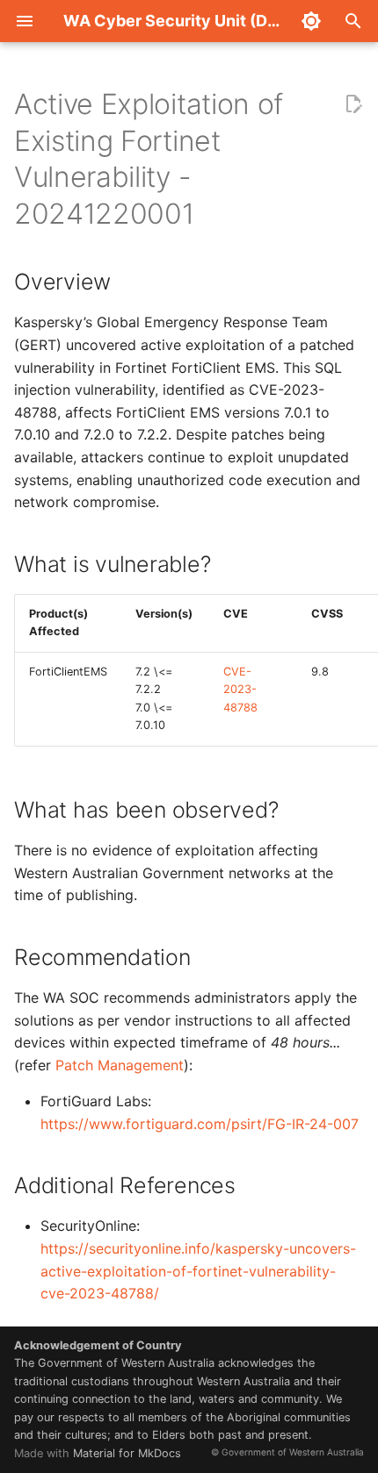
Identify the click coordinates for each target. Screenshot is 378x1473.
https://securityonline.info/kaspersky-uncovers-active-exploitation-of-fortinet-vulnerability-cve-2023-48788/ (198, 1271)
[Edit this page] (353, 104)
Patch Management (119, 1065)
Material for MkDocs (127, 1453)
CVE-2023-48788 (240, 689)
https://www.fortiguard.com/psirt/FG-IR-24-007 (199, 1124)
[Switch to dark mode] (311, 21)
